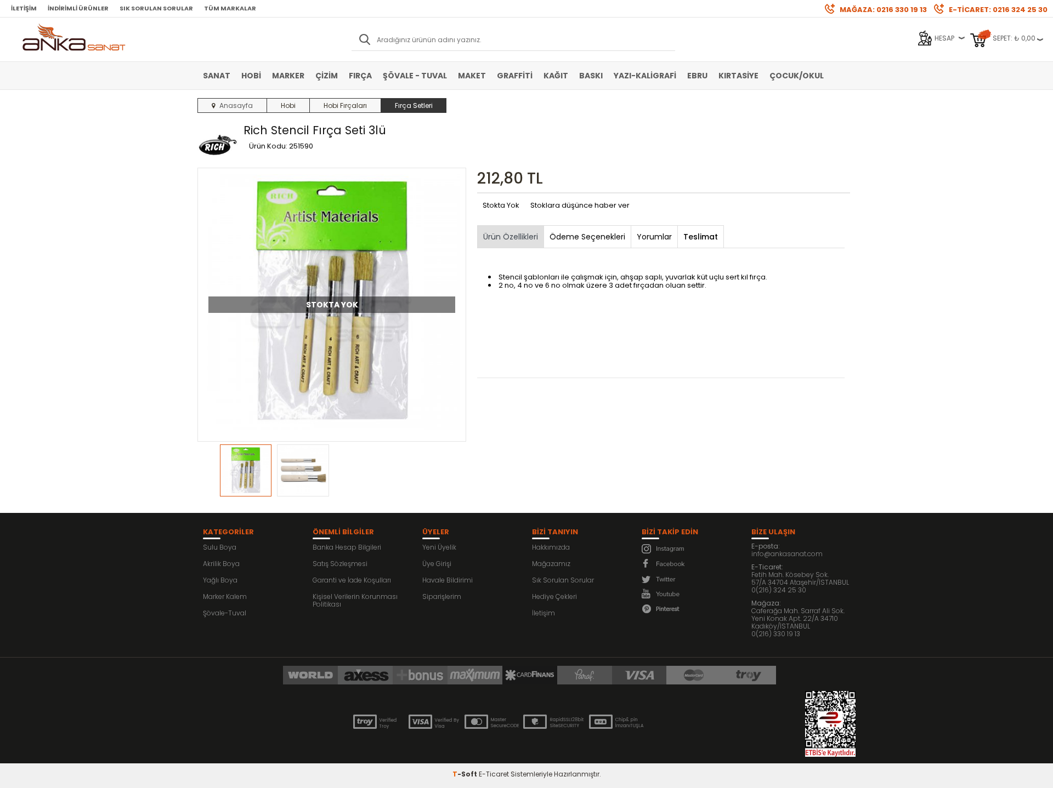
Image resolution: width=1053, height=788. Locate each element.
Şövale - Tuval (415, 75)
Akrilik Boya (221, 563)
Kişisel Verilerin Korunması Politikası (355, 600)
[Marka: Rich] (217, 144)
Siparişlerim (441, 596)
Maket (472, 75)
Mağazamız (551, 563)
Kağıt (556, 75)
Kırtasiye (738, 75)
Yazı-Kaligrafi (645, 75)
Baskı (591, 75)
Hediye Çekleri (554, 596)
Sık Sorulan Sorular (156, 8)
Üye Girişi (436, 563)
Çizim (326, 75)
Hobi (251, 75)
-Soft (465, 774)
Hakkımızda (551, 547)
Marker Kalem (225, 596)
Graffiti (515, 75)
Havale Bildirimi (447, 580)
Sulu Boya (219, 547)
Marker (288, 75)
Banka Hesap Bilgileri (347, 547)
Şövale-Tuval (224, 613)
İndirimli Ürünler (78, 8)
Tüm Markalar (230, 8)
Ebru (697, 75)
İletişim (24, 8)
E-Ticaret (494, 774)
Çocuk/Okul (796, 75)
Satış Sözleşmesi (340, 563)
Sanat (216, 75)
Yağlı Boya (220, 580)
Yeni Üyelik (439, 547)
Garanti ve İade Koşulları (352, 580)
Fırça (360, 75)
